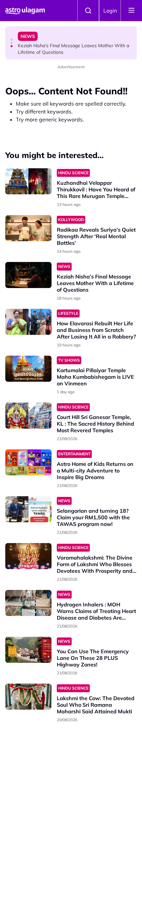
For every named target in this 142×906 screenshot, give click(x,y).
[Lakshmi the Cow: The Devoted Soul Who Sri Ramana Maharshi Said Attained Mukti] (28, 697)
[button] (12, 40)
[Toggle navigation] (131, 10)
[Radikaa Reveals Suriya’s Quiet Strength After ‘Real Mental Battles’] (28, 228)
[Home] (25, 10)
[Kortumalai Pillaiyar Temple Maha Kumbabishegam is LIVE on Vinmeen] (28, 369)
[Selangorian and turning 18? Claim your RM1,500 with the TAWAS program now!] (28, 509)
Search (88, 10)
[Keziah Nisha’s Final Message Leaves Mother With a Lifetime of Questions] (28, 275)
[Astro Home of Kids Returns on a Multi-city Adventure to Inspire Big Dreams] (28, 462)
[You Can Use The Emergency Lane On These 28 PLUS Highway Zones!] (28, 650)
